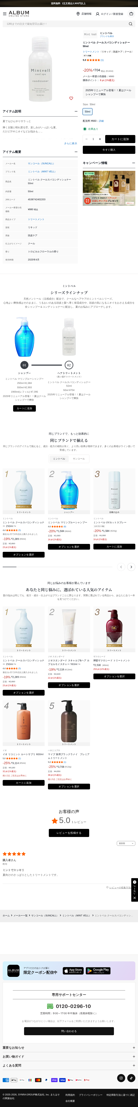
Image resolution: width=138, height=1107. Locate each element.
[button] (93, 60)
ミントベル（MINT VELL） (42, 171)
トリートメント (36, 219)
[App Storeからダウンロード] (73, 971)
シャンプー (24, 373)
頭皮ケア (118, 51)
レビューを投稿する (69, 832)
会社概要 (70, 1101)
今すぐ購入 (108, 149)
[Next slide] (131, 567)
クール (128, 51)
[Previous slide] (121, 567)
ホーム (6, 915)
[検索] (131, 24)
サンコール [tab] (79, 458)
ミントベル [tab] (59, 458)
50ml (87, 111)
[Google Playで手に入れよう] (98, 971)
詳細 (101, 121)
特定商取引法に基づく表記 (121, 1095)
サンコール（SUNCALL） (41, 163)
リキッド (106, 51)
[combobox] (69, 24)
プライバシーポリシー (90, 1095)
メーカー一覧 (20, 915)
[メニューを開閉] (5, 14)
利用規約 (70, 1095)
